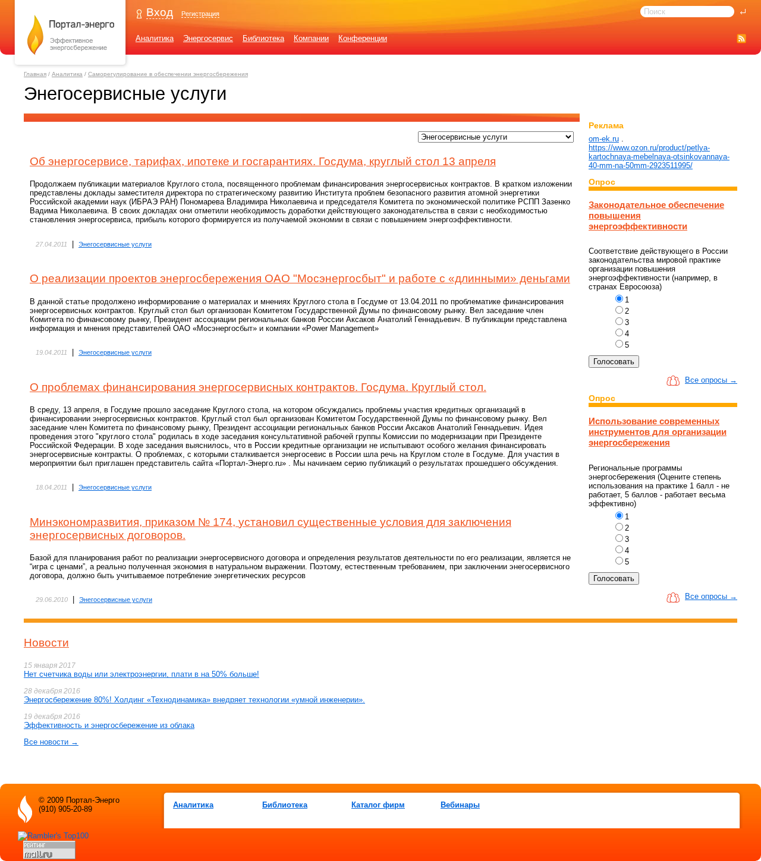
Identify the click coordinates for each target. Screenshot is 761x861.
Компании (311, 38)
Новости (46, 642)
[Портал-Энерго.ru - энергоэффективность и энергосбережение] (71, 66)
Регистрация (200, 13)
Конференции (362, 38)
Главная (35, 74)
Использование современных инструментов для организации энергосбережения (658, 431)
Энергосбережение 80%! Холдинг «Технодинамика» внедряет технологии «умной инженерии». (194, 699)
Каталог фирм (378, 804)
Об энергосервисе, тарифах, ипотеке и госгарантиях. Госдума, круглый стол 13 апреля (263, 161)
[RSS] (741, 38)
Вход (159, 12)
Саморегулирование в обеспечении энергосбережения (168, 74)
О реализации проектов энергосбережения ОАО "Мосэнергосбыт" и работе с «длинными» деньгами (300, 278)
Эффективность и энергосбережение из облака (109, 725)
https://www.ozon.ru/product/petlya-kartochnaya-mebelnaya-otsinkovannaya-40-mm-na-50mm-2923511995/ (659, 156)
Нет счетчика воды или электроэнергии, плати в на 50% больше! (141, 674)
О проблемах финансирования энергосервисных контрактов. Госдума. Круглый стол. (258, 387)
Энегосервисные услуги (115, 244)
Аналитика (155, 38)
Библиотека (263, 38)
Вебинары (460, 804)
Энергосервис (208, 38)
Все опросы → (711, 380)
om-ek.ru (604, 138)
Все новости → (51, 741)
